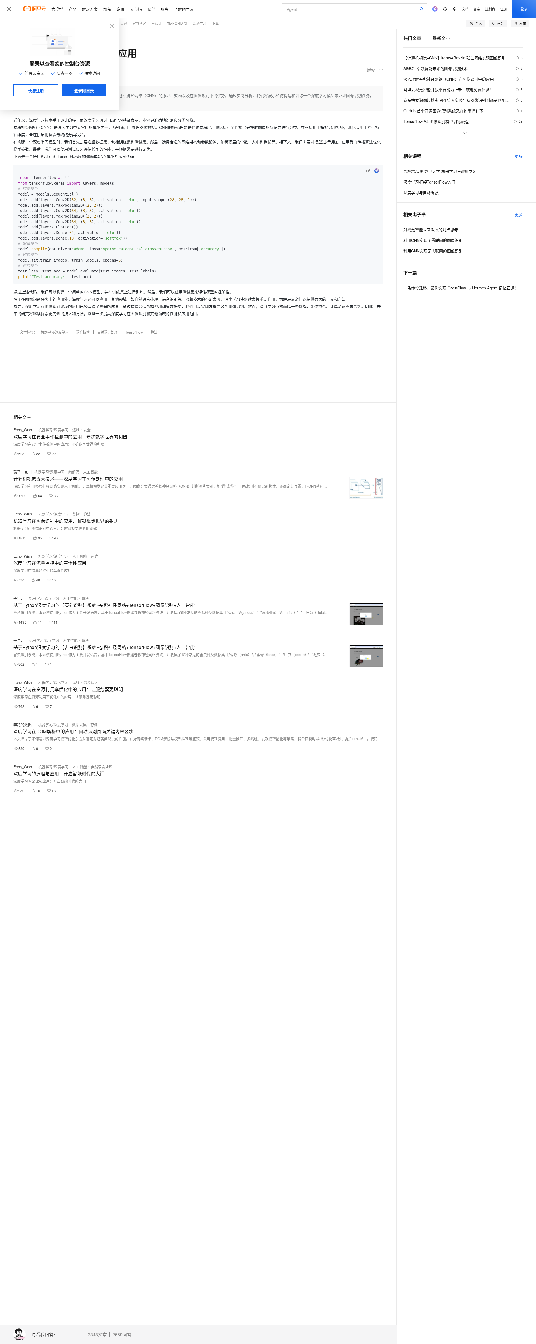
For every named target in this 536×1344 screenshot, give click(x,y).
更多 (519, 156)
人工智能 (90, 471)
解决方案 (90, 9)
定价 (121, 9)
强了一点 (20, 471)
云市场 (136, 9)
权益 (107, 9)
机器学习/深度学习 (54, 332)
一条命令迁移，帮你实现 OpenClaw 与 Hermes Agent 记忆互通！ (460, 288)
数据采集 (79, 724)
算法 (154, 332)
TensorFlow (134, 332)
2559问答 (122, 1334)
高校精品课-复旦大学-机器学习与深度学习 (440, 171)
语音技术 (83, 332)
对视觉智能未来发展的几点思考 (430, 229)
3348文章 (97, 1334)
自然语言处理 (107, 332)
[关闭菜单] (9, 9)
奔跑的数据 (22, 724)
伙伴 (151, 9)
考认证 (157, 23)
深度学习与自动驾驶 (421, 192)
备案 (476, 8)
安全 (87, 429)
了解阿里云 (184, 9)
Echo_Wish (22, 429)
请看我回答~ (43, 1335)
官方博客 (139, 23)
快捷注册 (36, 90)
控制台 (490, 8)
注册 (503, 8)
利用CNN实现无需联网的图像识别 (433, 251)
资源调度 (90, 682)
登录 (524, 8)
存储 (94, 724)
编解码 (73, 471)
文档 (465, 8)
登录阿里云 (84, 90)
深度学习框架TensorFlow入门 (429, 182)
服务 (165, 9)
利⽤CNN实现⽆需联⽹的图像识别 (433, 240)
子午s (18, 598)
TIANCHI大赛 (177, 23)
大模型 (57, 9)
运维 (76, 429)
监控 (76, 514)
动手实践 (120, 23)
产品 (72, 9)
